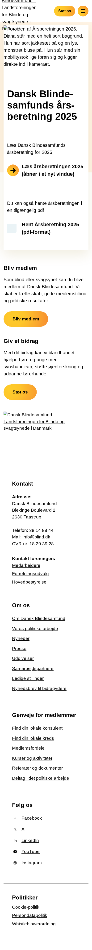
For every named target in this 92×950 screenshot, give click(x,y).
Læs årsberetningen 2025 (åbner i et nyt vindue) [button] (52, 170)
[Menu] (83, 11)
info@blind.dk (36, 536)
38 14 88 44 (41, 530)
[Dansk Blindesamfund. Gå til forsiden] (35, 439)
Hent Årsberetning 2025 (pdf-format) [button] (50, 228)
